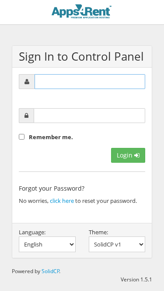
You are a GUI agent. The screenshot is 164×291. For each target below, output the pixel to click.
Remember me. (51, 137)
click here (62, 201)
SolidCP (50, 270)
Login (125, 155)
